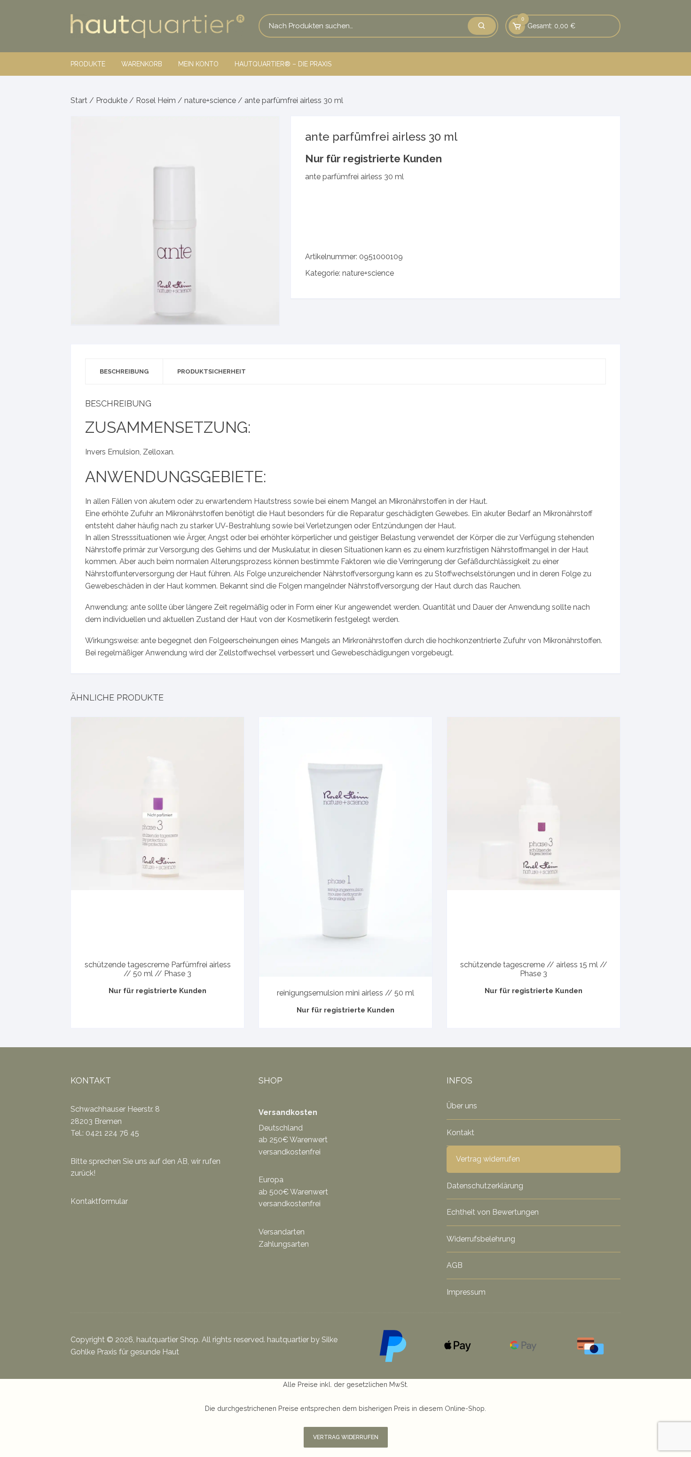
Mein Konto (198, 64)
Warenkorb (141, 64)
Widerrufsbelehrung (481, 1238)
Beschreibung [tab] (124, 371)
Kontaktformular (99, 1201)
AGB (455, 1265)
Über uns (462, 1105)
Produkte (88, 64)
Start (79, 100)
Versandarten (282, 1231)
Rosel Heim (156, 100)
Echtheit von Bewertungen (493, 1212)
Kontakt (460, 1132)
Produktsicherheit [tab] (211, 371)
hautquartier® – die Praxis (283, 64)
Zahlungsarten (284, 1244)
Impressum (466, 1292)
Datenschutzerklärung (485, 1185)
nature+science (210, 100)
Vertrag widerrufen (488, 1158)
